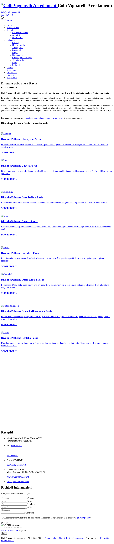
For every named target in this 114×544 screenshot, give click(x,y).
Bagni (15, 52)
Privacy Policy (51, 538)
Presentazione (13, 27)
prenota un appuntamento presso (49, 118)
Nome (30, 501)
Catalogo (11, 40)
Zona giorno (17, 47)
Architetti (16, 35)
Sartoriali (16, 65)
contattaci (29, 118)
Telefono (31, 504)
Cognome (31, 498)
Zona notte (17, 50)
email (29, 507)
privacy (4, 522)
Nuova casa (17, 37)
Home (9, 25)
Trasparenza (12, 77)
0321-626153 (16, 445)
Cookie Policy (65, 538)
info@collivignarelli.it (16, 465)
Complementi (18, 55)
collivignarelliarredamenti (18, 477)
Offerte (10, 67)
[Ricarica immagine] (10, 530)
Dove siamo (12, 72)
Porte (14, 62)
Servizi (10, 30)
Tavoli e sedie (18, 60)
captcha (22, 530)
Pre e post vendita (20, 32)
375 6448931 (12, 455)
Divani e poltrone (20, 45)
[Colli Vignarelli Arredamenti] (29, 5)
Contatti (10, 75)
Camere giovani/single (22, 57)
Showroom (11, 70)
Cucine (15, 42)
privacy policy (83, 518)
